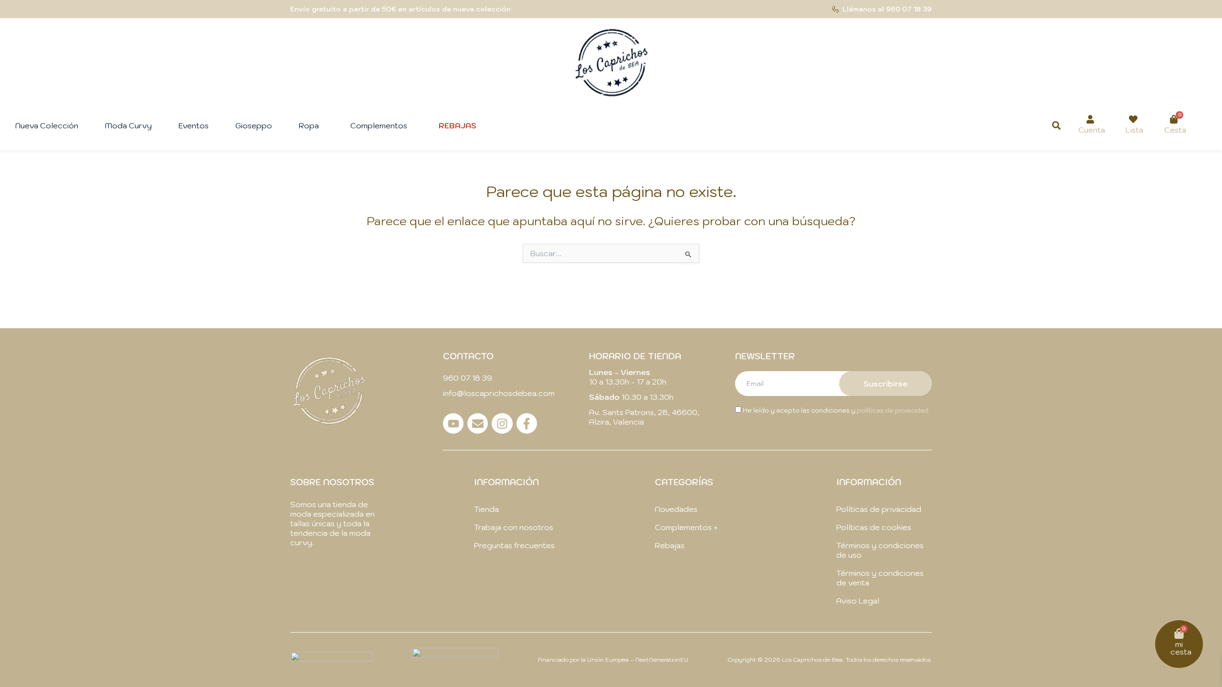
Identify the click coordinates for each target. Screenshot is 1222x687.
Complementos (378, 125)
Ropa (309, 125)
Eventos (194, 125)
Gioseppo (253, 125)
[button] (311, 125)
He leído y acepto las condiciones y (834, 410)
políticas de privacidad (892, 410)
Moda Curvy (128, 125)
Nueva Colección (46, 125)
